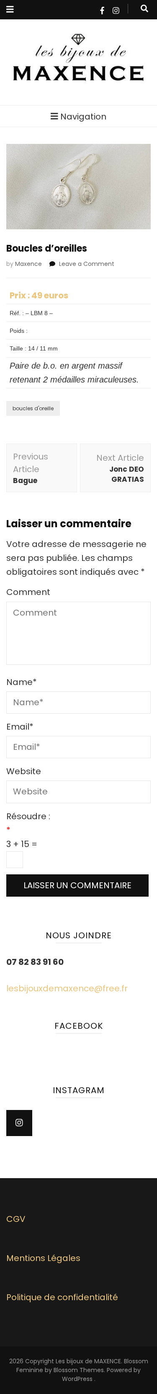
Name (21, 682)
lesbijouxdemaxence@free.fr (67, 988)
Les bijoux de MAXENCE (88, 1361)
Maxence (28, 264)
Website (23, 771)
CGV (16, 1219)
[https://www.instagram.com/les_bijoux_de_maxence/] (19, 1123)
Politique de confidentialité (62, 1297)
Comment (28, 592)
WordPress (77, 1379)
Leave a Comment (86, 264)
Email (19, 727)
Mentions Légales (43, 1258)
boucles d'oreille (33, 408)
